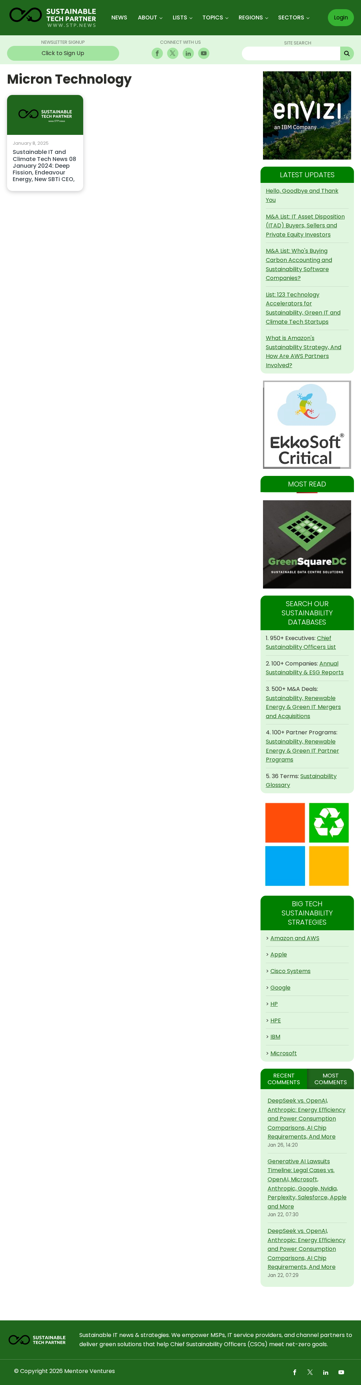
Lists (180, 17)
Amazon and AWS (294, 938)
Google (280, 988)
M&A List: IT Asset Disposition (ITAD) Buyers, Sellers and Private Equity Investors (305, 226)
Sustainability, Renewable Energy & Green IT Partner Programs (302, 751)
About (147, 17)
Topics (212, 17)
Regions (251, 17)
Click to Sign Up (63, 53)
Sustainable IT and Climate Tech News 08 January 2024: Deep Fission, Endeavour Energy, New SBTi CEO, (44, 166)
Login (341, 17)
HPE (275, 1020)
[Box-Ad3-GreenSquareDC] (307, 544)
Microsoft (283, 1053)
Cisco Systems (290, 971)
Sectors (291, 17)
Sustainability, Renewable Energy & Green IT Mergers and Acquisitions (303, 707)
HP (274, 1004)
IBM (275, 1037)
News (119, 17)
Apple (278, 954)
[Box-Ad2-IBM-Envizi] (307, 115)
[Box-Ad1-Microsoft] (307, 844)
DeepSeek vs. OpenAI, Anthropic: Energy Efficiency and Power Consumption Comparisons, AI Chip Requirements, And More (306, 1119)
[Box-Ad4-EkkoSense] (307, 425)
